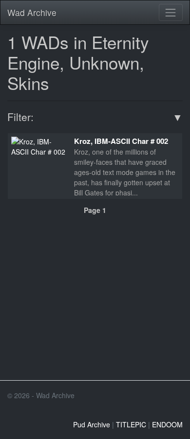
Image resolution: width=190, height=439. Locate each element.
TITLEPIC (131, 424)
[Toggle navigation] (171, 12)
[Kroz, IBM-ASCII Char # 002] (39, 145)
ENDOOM (167, 424)
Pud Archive (91, 424)
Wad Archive (32, 12)
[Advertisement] (95, 308)
